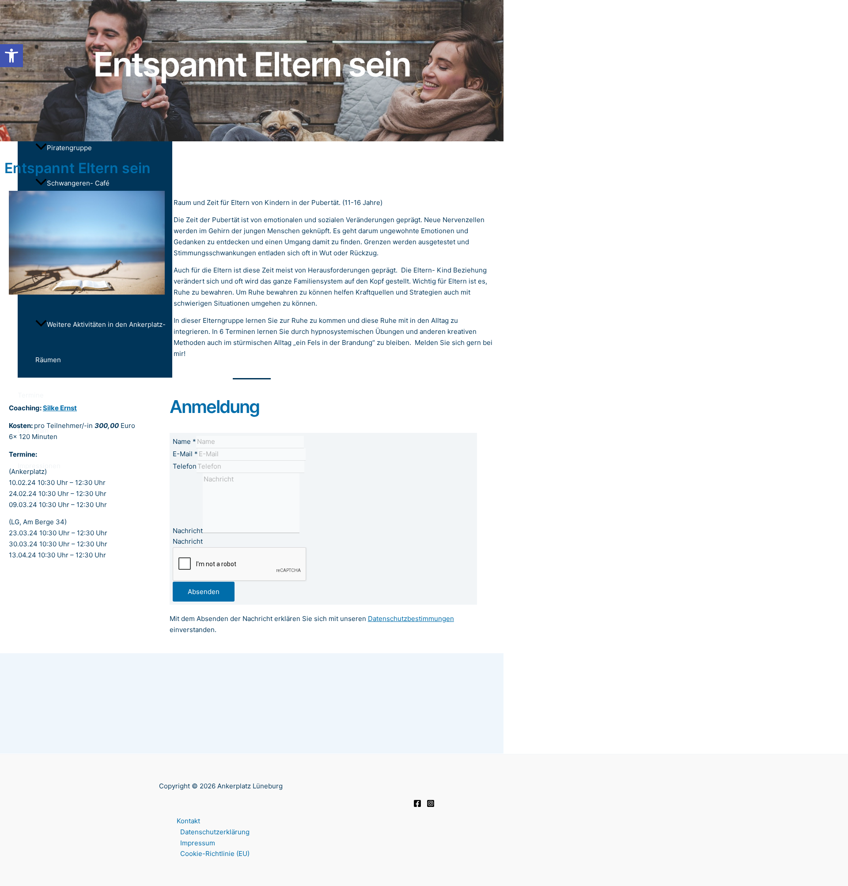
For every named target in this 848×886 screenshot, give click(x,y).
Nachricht (188, 530)
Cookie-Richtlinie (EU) (215, 853)
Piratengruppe (69, 148)
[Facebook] (417, 805)
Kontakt (188, 821)
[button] (11, 55)
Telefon (185, 466)
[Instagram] (431, 805)
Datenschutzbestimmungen (411, 618)
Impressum (197, 843)
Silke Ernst (60, 408)
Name (184, 441)
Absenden (204, 591)
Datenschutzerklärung (215, 832)
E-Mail (185, 454)
